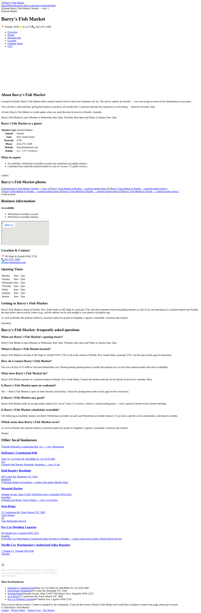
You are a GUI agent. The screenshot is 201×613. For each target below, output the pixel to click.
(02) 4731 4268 (12, 259)
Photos (10, 5)
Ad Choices (48, 610)
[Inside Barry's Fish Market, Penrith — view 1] (25, 188)
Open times (42, 5)
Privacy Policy (18, 610)
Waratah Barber (15, 593)
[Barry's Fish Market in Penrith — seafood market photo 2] (78, 188)
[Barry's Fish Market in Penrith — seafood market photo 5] (90, 191)
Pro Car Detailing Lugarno (21, 599)
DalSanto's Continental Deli (21, 588)
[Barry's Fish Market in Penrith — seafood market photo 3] (138, 188)
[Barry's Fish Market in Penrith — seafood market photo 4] (31, 191)
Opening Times (15, 43)
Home (4, 5)
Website (52, 5)
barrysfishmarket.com (15, 262)
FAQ (10, 46)
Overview (12, 32)
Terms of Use (34, 610)
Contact (5, 610)
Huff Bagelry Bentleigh (19, 590)
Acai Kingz (13, 596)
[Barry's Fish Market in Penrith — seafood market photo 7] (149, 191)
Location (32, 5)
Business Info (21, 5)
